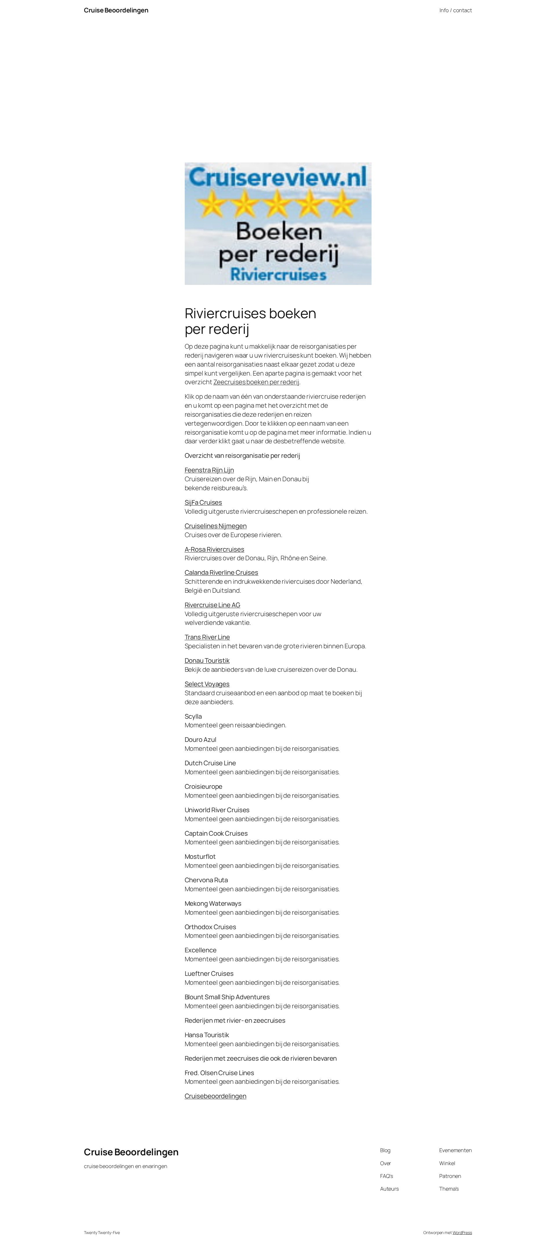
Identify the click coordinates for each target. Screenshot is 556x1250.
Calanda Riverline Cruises (222, 572)
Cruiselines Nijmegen (216, 525)
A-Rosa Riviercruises (214, 549)
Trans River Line (207, 637)
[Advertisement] (278, 81)
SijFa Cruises (203, 502)
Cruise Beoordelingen (116, 10)
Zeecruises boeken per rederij (256, 382)
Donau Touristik (207, 660)
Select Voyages (207, 684)
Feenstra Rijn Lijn (209, 470)
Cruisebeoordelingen (215, 1096)
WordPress (462, 1232)
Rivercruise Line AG (212, 605)
